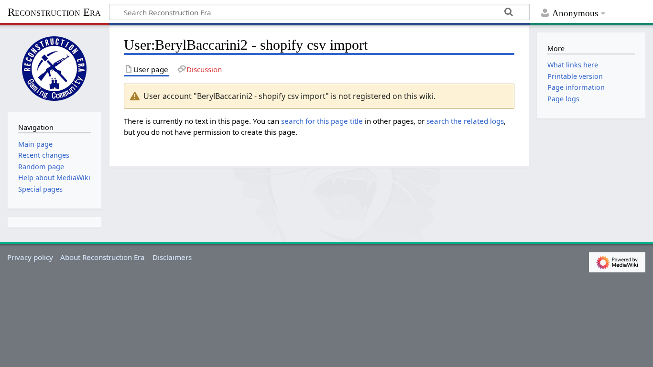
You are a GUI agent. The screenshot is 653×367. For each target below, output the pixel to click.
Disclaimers (172, 257)
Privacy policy (30, 257)
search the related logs (465, 121)
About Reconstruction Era (102, 257)
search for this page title (322, 121)
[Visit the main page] (54, 67)
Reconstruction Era (54, 12)
